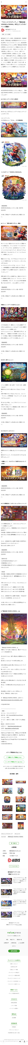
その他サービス (14, 855)
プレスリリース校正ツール (14, 984)
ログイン (14, 946)
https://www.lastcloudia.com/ (14, 726)
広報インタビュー (14, 963)
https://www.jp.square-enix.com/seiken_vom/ (11, 700)
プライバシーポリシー (14, 1029)
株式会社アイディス (11, 29)
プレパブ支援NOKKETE (14, 993)
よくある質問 (21, 942)
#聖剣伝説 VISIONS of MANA (15, 836)
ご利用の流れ (13, 942)
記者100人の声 (14, 966)
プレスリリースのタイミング (14, 978)
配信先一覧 (19, 939)
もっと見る (19, 924)
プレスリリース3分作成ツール (14, 981)
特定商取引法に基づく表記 (14, 1032)
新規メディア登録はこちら (14, 757)
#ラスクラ (17, 834)
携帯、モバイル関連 (6, 34)
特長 (7, 939)
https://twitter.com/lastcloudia (12, 728)
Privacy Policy (18, 1041)
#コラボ (3, 836)
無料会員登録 (14, 951)
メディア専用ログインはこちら (14, 761)
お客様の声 (6, 942)
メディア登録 (14, 1005)
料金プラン (12, 939)
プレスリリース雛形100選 (14, 975)
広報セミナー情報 (14, 969)
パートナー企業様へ (14, 1008)
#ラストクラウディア (7, 834)
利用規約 (14, 1026)
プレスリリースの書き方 (14, 972)
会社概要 (14, 1017)
